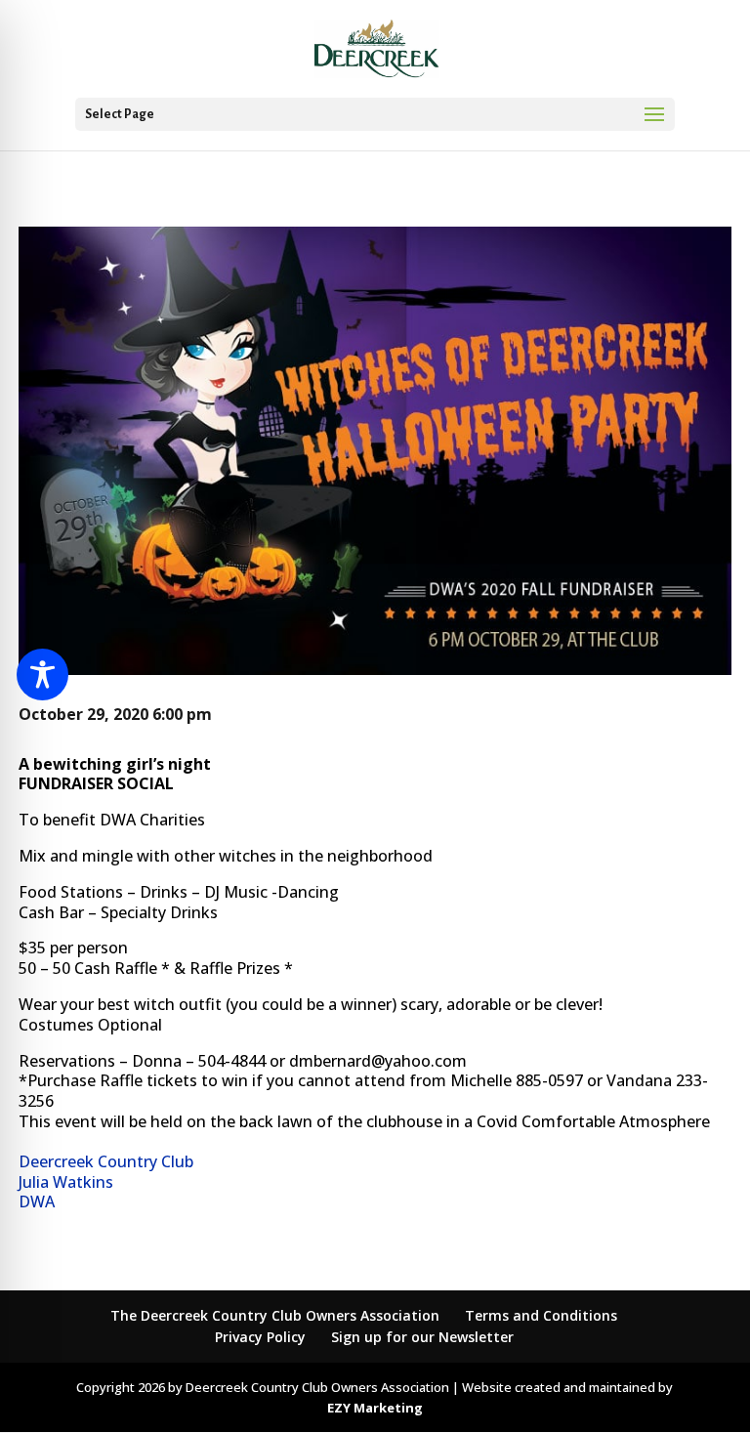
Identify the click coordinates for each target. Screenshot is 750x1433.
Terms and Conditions (541, 1315)
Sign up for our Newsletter (422, 1337)
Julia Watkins (66, 1182)
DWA (37, 1201)
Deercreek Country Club (106, 1161)
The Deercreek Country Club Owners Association (274, 1315)
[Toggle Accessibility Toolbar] (42, 674)
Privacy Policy (260, 1337)
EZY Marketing (375, 1407)
